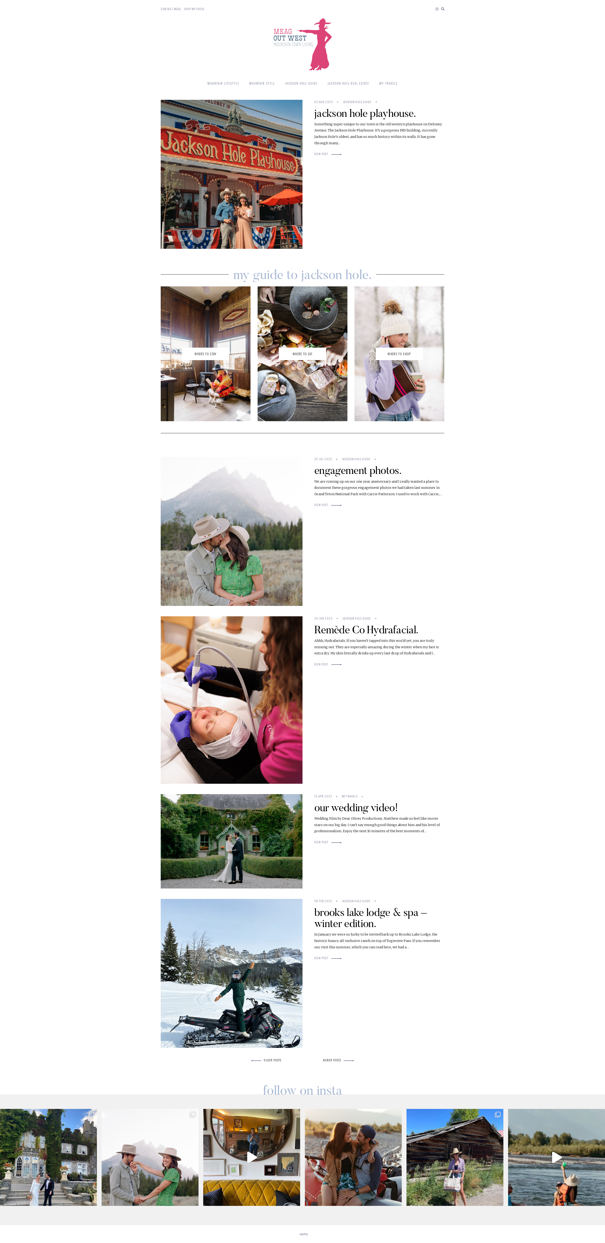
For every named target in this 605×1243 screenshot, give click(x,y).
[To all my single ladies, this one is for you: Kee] (150, 1157)
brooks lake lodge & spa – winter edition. (370, 918)
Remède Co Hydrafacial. (366, 629)
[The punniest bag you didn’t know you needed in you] (454, 1157)
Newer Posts (332, 1060)
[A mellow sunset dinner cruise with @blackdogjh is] (556, 1157)
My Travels (388, 83)
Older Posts (272, 1060)
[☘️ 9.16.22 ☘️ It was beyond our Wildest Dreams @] (48, 1157)
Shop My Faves (194, 9)
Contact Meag (171, 9)
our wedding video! (356, 807)
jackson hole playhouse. (365, 113)
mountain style (262, 83)
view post (321, 154)
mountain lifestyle (223, 83)
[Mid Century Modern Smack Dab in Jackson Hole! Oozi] (251, 1157)
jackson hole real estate (348, 83)
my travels (350, 796)
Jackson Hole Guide (301, 83)
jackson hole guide (357, 102)
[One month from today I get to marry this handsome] (353, 1157)
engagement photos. (357, 470)
